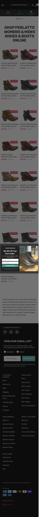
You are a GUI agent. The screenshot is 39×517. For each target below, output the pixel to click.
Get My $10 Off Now (10, 265)
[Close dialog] (37, 247)
